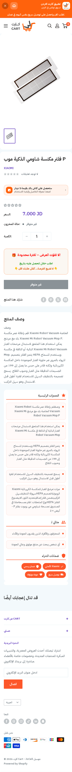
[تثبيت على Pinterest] (51, 299)
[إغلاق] (5, 6)
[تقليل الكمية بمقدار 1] (27, 236)
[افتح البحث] (50, 26)
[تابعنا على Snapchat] (43, 721)
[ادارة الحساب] (57, 26)
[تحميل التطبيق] (14, 5)
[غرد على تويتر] (58, 299)
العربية (9, 702)
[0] (65, 26)
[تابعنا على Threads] (14, 721)
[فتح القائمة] (6, 25)
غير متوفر (36, 284)
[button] (13, 205)
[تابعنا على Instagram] (21, 721)
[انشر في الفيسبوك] (43, 299)
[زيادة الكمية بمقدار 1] (47, 236)
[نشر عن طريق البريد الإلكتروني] (65, 299)
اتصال (13, 684)
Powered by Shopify (15, 763)
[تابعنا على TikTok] (28, 721)
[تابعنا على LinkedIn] (35, 721)
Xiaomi (9, 168)
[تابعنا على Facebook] (6, 721)
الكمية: (8, 236)
